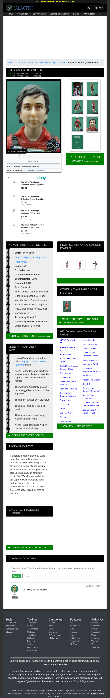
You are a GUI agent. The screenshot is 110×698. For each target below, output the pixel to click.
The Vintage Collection (22, 73)
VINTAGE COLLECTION (59, 14)
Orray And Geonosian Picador (91, 370)
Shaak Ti (86, 384)
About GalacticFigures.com (81, 681)
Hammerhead (66, 421)
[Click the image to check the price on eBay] (33, 116)
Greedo (63, 417)
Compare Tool (12, 629)
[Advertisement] (55, 37)
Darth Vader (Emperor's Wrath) (68, 394)
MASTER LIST (89, 14)
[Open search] (89, 7)
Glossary (10, 632)
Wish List (37, 161)
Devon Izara (65, 400)
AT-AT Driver (65, 354)
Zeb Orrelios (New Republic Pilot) (90, 411)
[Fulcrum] (103, 3)
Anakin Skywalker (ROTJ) (67, 348)
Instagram (96, 638)
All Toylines (32, 650)
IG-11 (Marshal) (89, 344)
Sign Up (16, 576)
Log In (27, 576)
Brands (20, 62)
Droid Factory (33, 647)
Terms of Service (55, 696)
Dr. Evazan (64, 404)
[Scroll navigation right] (100, 14)
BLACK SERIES (39, 14)
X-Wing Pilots (55, 635)
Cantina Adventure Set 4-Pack (68, 383)
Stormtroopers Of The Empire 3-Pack (91, 404)
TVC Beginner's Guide (75, 626)
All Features (75, 644)
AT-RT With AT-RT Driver (68, 360)
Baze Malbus (65, 373)
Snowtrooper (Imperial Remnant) (91, 389)
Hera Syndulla (88, 340)
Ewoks (51, 625)
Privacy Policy (97, 693)
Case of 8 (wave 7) (68, 389)
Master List (11, 623)
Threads (95, 641)
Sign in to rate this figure (34, 171)
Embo (62, 409)
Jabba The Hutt (89, 348)
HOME (11, 62)
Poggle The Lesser (91, 380)
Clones (52, 623)
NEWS (10, 14)
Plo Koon (86, 375)
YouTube (95, 647)
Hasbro (29, 62)
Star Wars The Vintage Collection (50, 62)
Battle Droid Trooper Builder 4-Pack (69, 367)
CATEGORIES (23, 14)
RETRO (76, 14)
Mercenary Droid (90, 364)
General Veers (66, 413)
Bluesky (94, 623)
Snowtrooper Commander (88, 397)
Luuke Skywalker (90, 360)
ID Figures (10, 625)
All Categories (55, 638)
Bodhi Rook (65, 377)
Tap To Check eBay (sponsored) (26, 76)
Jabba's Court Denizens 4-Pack (90, 354)
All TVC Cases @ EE (67, 341)
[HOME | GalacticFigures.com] (19, 8)
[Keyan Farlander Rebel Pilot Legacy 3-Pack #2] (67, 306)
